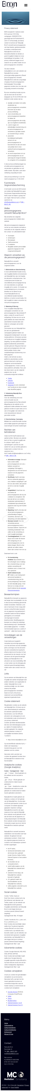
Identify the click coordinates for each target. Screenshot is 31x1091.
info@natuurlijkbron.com (11, 202)
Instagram (11, 385)
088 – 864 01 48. (11, 455)
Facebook (11, 383)
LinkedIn (10, 380)
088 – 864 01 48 (12, 1051)
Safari (9, 996)
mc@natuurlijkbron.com (11, 1053)
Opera (9, 998)
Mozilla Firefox (12, 1000)
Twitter (10, 378)
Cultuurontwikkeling (10, 1030)
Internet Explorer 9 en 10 (15, 1005)
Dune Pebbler (15, 1087)
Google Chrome (12, 992)
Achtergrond (8, 1032)
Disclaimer (20, 1085)
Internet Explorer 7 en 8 (15, 1003)
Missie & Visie (8, 1034)
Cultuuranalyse (8, 1025)
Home (6, 1023)
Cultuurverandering (10, 1028)
